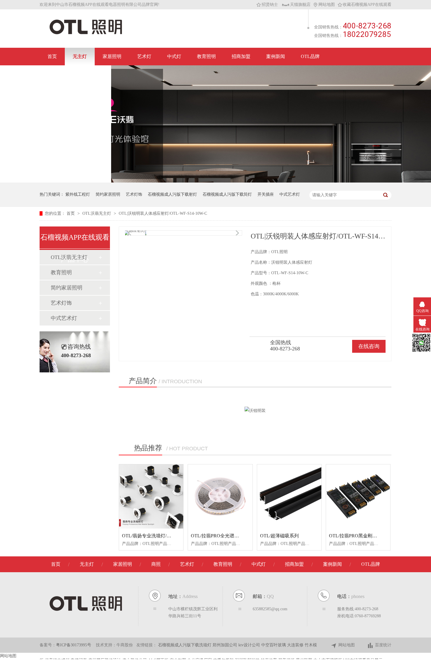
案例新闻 (275, 56)
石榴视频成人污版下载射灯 (172, 194)
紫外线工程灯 (77, 194)
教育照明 (206, 56)
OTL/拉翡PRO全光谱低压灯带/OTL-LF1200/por (239, 535)
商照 (156, 564)
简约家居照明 (108, 194)
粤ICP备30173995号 (73, 645)
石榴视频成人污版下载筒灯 (227, 194)
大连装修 (296, 645)
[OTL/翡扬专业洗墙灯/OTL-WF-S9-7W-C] (151, 496)
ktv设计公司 (249, 645)
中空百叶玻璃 (274, 645)
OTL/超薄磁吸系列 (279, 535)
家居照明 (112, 56)
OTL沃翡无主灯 (97, 213)
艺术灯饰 (134, 194)
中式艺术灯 (289, 194)
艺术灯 (144, 56)
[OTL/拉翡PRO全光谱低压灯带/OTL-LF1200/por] (220, 496)
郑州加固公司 (225, 645)
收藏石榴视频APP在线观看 (367, 4)
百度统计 (383, 645)
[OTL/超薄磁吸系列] (289, 496)
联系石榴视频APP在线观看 (75, 73)
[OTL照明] (86, 33)
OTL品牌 (310, 56)
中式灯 (174, 56)
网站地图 (326, 4)
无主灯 (80, 56)
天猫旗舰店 (300, 4)
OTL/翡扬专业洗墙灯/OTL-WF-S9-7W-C (162, 535)
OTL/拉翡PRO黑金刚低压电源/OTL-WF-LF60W (377, 535)
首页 (52, 56)
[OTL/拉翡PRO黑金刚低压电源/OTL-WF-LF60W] (358, 496)
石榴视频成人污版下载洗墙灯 (185, 645)
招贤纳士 (270, 4)
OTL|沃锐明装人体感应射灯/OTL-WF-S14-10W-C (163, 213)
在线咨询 (368, 346)
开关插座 (265, 194)
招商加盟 (241, 56)
